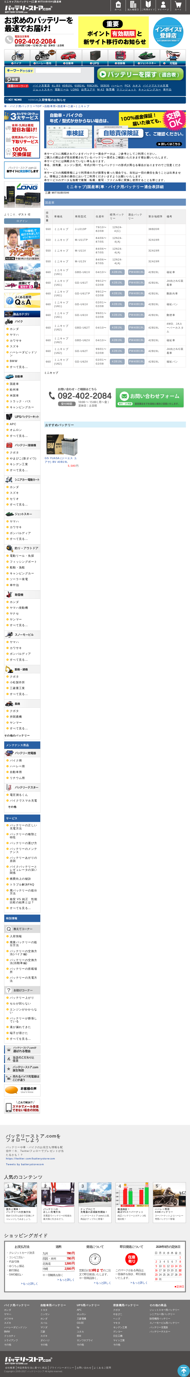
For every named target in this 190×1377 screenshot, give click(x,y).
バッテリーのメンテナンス (23, 850)
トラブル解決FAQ (22, 884)
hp (78, 1327)
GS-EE (80, 1322)
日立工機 (117, 1335)
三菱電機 (81, 1318)
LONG (75, 89)
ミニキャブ (82, 106)
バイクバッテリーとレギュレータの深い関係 (23, 869)
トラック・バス (20, 401)
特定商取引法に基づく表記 (32, 1368)
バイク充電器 (41, 85)
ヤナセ (14, 613)
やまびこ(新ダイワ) (23, 458)
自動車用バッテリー (53, 1305)
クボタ (14, 452)
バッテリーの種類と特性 (23, 836)
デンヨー (117, 1331)
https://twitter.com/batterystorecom (30, 1158)
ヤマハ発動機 (19, 607)
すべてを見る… (20, 908)
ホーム (118, 9)
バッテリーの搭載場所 (23, 970)
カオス (136, 85)
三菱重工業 (17, 688)
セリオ (14, 498)
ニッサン (45, 1314)
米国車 (14, 395)
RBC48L (92, 85)
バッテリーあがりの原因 (23, 859)
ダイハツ (45, 1340)
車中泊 (167, 89)
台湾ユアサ (88, 89)
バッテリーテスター (160, 1331)
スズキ (14, 346)
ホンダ (14, 328)
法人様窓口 (133, 9)
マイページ (163, 9)
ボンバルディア (20, 533)
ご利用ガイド (148, 9)
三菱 (70, 106)
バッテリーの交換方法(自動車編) (23, 962)
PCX (128, 85)
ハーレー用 (17, 766)
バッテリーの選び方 (23, 843)
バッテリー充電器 (159, 1327)
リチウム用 (17, 777)
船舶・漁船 (17, 567)
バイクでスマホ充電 (155, 85)
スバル (43, 1322)
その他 (12, 806)
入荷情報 (16, 936)
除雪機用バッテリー (160, 1318)
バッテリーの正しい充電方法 (23, 827)
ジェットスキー (43, 89)
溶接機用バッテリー (126, 1305)
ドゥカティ (10, 1335)
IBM (79, 1335)
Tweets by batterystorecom (25, 1164)
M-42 (100, 89)
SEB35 (105, 85)
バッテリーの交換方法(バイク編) (23, 953)
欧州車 (14, 389)
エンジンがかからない (23, 1011)
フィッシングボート (23, 561)
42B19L (117, 272)
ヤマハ (14, 334)
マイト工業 (119, 1340)
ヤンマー (16, 619)
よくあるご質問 (102, 1368)
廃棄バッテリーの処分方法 (23, 944)
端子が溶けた (19, 1033)
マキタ (116, 1322)
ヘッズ (116, 1318)
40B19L (67, 85)
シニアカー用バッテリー (162, 1314)
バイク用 (16, 760)
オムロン (16, 429)
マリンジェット (127, 89)
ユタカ (80, 1331)
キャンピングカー (149, 89)
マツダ (43, 1327)
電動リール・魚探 (22, 555)
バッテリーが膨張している (23, 1020)
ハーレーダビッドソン (23, 354)
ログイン (22, 221)
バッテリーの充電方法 (23, 979)
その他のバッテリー (17, 735)
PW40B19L (136, 272)
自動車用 (50, 106)
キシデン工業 (19, 464)
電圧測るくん (19, 794)
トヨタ (43, 1310)
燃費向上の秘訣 (20, 878)
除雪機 (110, 89)
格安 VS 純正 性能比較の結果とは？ (23, 901)
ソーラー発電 (19, 579)
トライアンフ (11, 1340)
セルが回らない (20, 1003)
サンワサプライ (85, 1340)
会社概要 (10, 1368)
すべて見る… (19, 367)
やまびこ (117, 1314)
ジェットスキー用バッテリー (164, 1310)
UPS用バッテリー (88, 1305)
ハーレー (117, 85)
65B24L (80, 85)
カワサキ (16, 340)
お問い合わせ (84, 1368)
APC (13, 424)
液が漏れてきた (20, 1027)
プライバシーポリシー (62, 1368)
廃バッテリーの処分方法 (23, 892)
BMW (13, 361)
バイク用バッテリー (17, 1305)
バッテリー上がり (22, 997)
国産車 (62, 106)
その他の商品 (158, 1305)
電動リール (62, 89)
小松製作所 (17, 682)
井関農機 (16, 716)
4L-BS (56, 85)
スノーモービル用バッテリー (164, 1322)
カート (178, 9)
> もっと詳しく (29, 1283)
